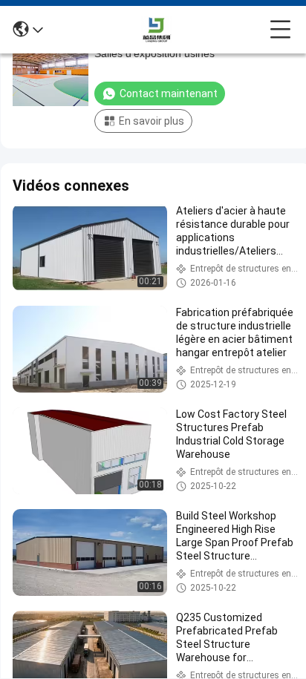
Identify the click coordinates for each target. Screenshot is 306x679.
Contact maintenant (169, 93)
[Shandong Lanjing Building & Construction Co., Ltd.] (156, 29)
